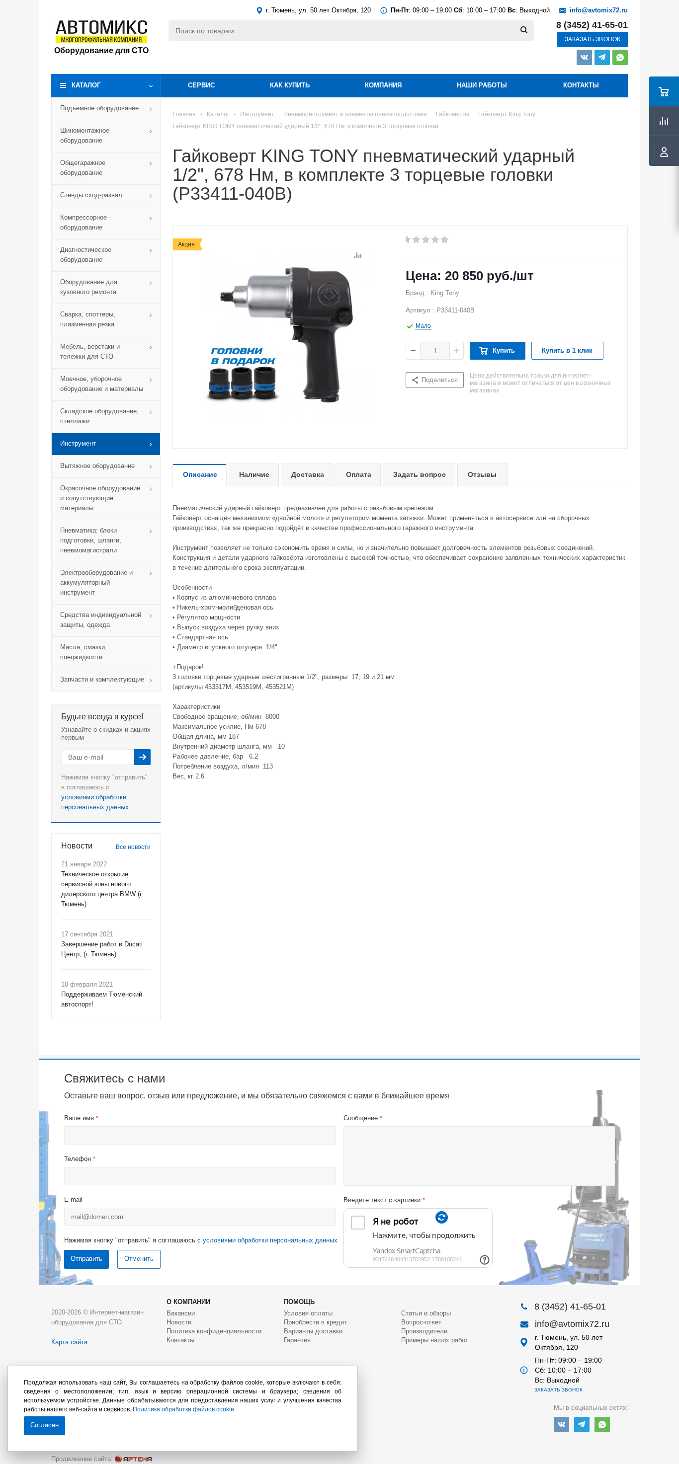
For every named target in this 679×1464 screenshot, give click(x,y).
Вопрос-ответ (421, 1322)
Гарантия (297, 1340)
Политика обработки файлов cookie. (184, 1409)
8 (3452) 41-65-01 (592, 24)
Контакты (581, 85)
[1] (407, 240)
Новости (179, 1322)
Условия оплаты (308, 1313)
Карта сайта (69, 1342)
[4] (435, 240)
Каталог (86, 85)
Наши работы (482, 85)
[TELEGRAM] (602, 57)
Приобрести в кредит (315, 1322)
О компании (188, 1302)
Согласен (44, 1425)
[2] (417, 240)
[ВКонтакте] (584, 57)
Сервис (201, 85)
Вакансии (181, 1313)
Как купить (290, 85)
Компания (383, 85)
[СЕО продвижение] (133, 1459)
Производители (424, 1331)
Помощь (299, 1302)
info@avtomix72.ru (599, 10)
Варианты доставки (313, 1331)
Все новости (133, 847)
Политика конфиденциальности (214, 1331)
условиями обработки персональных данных (270, 1240)
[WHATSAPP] (620, 57)
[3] (426, 240)
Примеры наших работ (434, 1340)
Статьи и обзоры (426, 1313)
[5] (445, 240)
